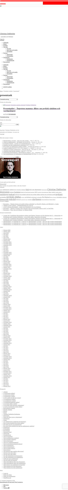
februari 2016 (6, 335)
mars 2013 (6, 384)
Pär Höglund (46, 197)
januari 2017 (6, 321)
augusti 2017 (6, 312)
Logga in (5, 473)
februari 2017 (6, 319)
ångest (38, 199)
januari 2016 (6, 337)
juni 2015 (5, 347)
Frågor (5, 420)
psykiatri (59, 194)
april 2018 (6, 301)
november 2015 (7, 340)
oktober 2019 (6, 288)
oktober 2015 (6, 341)
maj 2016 (5, 331)
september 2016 (7, 325)
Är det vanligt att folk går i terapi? (12, 398)
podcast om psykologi (46, 194)
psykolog (23, 197)
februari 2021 (6, 273)
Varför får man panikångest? (10, 459)
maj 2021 (5, 271)
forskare (12, 192)
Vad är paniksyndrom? (9, 448)
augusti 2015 (6, 344)
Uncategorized (7, 435)
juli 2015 (5, 346)
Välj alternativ (12, 114)
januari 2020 (6, 285)
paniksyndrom (58, 192)
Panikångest (6, 427)
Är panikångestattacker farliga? (11, 402)
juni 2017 (5, 315)
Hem (1, 91)
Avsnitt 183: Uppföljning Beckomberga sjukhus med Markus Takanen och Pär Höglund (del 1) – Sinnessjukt (31, 218)
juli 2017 (5, 313)
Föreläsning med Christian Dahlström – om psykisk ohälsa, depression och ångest (24, 217)
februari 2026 (6, 230)
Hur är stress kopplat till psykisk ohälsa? (13, 423)
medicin (53, 192)
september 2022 (7, 254)
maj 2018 (5, 300)
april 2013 (6, 383)
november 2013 (7, 373)
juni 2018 (5, 298)
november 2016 (7, 322)
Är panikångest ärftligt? (9, 399)
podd (53, 194)
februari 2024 (6, 239)
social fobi (23, 199)
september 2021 (7, 268)
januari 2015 (6, 355)
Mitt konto (6, 485)
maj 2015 (5, 349)
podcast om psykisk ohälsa (33, 194)
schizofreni (64, 197)
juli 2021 (5, 270)
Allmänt (5, 392)
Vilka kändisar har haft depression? (12, 466)
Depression (6, 415)
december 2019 (7, 286)
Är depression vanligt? (9, 396)
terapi (26, 199)
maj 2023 (5, 249)
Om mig (5, 47)
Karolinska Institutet (29, 192)
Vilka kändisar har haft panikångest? (12, 467)
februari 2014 (6, 368)
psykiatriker (3, 197)
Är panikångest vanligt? (9, 401)
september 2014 (7, 358)
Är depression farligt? (9, 395)
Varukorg (6, 488)
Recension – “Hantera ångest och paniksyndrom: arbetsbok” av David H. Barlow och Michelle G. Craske (31, 204)
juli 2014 (5, 361)
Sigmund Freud (7, 432)
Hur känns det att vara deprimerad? (12, 424)
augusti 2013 (6, 377)
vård (34, 199)
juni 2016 (5, 329)
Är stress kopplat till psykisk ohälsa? (12, 406)
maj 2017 (5, 316)
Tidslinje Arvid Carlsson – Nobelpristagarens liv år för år (18, 205)
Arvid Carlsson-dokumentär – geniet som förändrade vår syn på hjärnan (22, 207)
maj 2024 (5, 236)
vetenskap (30, 199)
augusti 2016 (6, 326)
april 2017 (6, 318)
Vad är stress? (6, 450)
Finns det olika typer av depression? (12, 417)
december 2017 (7, 307)
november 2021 (7, 265)
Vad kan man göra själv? (9, 453)
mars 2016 (6, 334)
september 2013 (7, 376)
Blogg (5, 44)
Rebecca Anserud (53, 197)
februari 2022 (6, 261)
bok (27, 189)
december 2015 (7, 338)
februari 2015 (6, 353)
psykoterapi (34, 197)
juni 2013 (5, 380)
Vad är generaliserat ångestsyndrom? (12, 444)
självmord (18, 199)
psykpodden (39, 197)
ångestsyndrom (52, 199)
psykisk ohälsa (13, 197)
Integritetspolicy (4, 482)
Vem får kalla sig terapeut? (10, 460)
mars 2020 (6, 283)
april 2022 (6, 258)
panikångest (4, 194)
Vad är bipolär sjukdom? (9, 439)
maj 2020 (5, 280)
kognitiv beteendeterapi (42, 192)
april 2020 (6, 282)
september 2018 (7, 295)
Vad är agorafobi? (8, 436)
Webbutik (5, 42)
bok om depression (35, 189)
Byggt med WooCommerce (15, 482)
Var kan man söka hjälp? (9, 454)
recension (59, 197)
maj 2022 (5, 257)
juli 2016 (5, 328)
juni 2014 (5, 362)
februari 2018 (6, 304)
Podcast (5, 53)
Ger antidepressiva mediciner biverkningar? (14, 421)
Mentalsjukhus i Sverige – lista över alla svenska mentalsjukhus (45, 221)
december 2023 (7, 242)
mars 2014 (6, 367)
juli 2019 (5, 292)
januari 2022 (6, 263)
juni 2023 (5, 248)
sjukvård (12, 199)
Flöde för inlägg (7, 475)
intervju (23, 192)
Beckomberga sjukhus (9, 408)
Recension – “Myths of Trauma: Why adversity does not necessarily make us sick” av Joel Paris (28, 208)
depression (4, 192)
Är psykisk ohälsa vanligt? (10, 403)
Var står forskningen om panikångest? (13, 457)
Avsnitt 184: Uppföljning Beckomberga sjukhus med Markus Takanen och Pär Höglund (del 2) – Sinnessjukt (31, 215)
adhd (1, 189)
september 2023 (7, 245)
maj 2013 (5, 381)
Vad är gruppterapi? (8, 445)
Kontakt (5, 45)
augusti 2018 (6, 297)
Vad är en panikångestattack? (10, 442)
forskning (17, 192)
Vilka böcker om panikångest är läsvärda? (14, 464)
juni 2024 (5, 234)
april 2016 (6, 332)
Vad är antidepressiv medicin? (11, 438)
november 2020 (7, 276)
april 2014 (6, 365)
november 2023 (7, 243)
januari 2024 (6, 240)
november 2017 (7, 309)
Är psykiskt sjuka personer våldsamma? (13, 405)
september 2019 (7, 289)
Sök (4, 486)
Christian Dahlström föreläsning (11, 414)
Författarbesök (10, 60)
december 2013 (7, 371)
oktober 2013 (6, 374)
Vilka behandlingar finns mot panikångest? (14, 463)
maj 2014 (5, 364)
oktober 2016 (6, 323)
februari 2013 (6, 386)
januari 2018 (6, 306)
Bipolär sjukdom (7, 409)
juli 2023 (5, 246)
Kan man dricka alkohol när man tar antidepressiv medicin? (18, 426)
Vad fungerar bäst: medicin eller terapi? (13, 451)
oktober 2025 (6, 231)
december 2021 (7, 264)
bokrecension (44, 189)
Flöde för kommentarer (9, 476)
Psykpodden (10, 56)
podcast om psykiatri (20, 194)
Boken (5, 412)
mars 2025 (6, 233)
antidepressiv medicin (8, 189)
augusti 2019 (6, 291)
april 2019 (6, 294)
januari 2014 (6, 370)
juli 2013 (5, 379)
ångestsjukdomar (45, 199)
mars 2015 (6, 352)
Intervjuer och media (12, 50)
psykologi (28, 197)
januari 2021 (6, 274)
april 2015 (6, 350)
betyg (15, 189)
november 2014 (7, 356)
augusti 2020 (6, 279)
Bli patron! (3, 4)
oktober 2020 (6, 277)
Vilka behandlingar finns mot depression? (14, 461)
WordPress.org (7, 478)
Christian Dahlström (7, 34)
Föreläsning (6, 57)
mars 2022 (6, 260)
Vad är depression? (8, 441)
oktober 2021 (6, 267)
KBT (36, 192)
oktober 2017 (6, 310)
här (3, 134)
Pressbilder (9, 51)
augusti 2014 (6, 359)
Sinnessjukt (10, 54)
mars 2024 (6, 237)
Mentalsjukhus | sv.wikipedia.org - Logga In (14, 221)
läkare (50, 192)
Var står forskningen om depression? (12, 456)
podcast (12, 194)
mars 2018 (6, 303)
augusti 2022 (6, 255)
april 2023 (6, 251)
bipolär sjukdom (21, 189)
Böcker (5, 411)
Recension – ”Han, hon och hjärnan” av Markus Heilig (17, 210)
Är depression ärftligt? (9, 393)
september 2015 (7, 343)
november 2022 (7, 252)
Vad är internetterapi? (8, 447)
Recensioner (6, 62)
